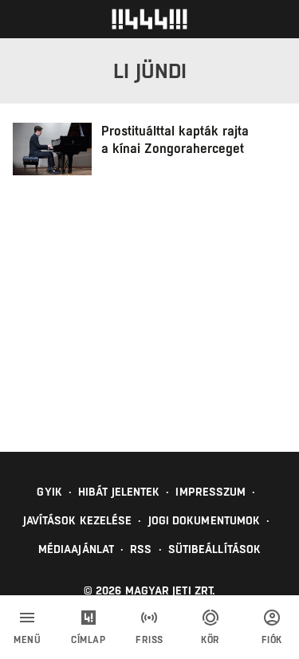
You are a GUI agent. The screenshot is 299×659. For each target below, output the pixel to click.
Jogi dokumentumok (204, 520)
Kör (210, 639)
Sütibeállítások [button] (215, 549)
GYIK (49, 491)
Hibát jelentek (118, 491)
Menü (27, 639)
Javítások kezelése (77, 520)
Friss (149, 639)
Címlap (88, 639)
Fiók (272, 639)
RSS (140, 549)
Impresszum (210, 491)
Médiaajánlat (76, 549)
